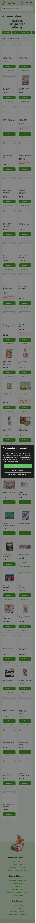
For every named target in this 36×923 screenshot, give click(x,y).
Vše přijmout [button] (18, 466)
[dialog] (17, 461)
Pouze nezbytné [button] (18, 470)
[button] (17, 475)
